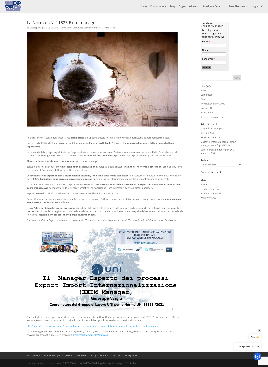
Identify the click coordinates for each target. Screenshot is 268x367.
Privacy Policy (33, 355)
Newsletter (81, 355)
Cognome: (208, 58)
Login (255, 6)
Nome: (206, 50)
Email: (206, 41)
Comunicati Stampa (82, 27)
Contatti (116, 355)
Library (93, 355)
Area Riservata (237, 6)
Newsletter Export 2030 (213, 103)
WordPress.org (208, 197)
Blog (172, 6)
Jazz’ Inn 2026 (208, 132)
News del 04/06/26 (210, 137)
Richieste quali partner (212, 117)
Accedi (204, 184)
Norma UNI (97, 27)
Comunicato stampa (211, 128)
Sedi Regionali (130, 355)
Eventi (204, 99)
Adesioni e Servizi (212, 6)
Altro (203, 90)
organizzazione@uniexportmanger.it (90, 334)
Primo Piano (109, 27)
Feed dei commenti (211, 193)
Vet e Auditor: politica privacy (58, 355)
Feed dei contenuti (210, 189)
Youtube (104, 355)
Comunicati (66, 27)
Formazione (157, 6)
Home (143, 6)
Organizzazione (187, 6)
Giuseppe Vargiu (37, 27)
